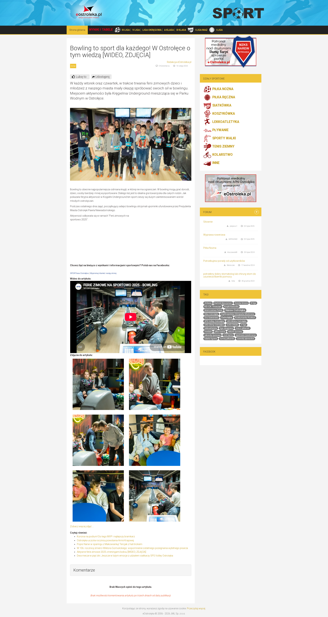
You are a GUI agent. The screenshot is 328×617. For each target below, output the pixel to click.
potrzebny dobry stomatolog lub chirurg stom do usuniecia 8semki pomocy (229, 275)
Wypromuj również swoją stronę (103, 273)
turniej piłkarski (227, 338)
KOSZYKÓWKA (223, 114)
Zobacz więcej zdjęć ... (82, 526)
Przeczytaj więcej (196, 608)
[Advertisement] (162, 239)
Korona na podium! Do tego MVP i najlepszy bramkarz (106, 536)
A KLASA (169, 30)
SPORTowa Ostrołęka (79, 273)
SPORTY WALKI (223, 138)
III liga (253, 303)
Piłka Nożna (209, 248)
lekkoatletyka (210, 328)
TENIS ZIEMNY (222, 147)
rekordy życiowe (212, 335)
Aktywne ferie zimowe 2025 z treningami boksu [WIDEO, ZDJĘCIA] (111, 551)
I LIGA (219, 30)
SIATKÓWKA (221, 106)
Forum (207, 212)
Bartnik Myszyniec (223, 303)
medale (208, 331)
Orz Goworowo (211, 317)
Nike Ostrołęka (211, 314)
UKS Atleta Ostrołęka (236, 321)
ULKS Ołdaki (232, 325)
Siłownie (208, 221)
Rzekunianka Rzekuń (245, 317)
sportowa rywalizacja (246, 335)
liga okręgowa (226, 328)
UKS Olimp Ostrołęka (214, 325)
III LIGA (126, 30)
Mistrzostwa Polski (213, 310)
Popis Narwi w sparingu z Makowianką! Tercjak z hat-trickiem (109, 544)
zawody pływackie (245, 338)
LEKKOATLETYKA (225, 122)
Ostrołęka (226, 317)
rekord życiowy (235, 331)
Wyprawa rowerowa (214, 234)
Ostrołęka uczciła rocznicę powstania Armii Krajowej (105, 540)
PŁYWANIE (220, 130)
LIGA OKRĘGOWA (151, 30)
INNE (215, 163)
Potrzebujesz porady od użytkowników (224, 261)
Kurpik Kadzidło (231, 306)
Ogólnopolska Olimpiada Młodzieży (237, 314)
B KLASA (181, 30)
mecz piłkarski (242, 328)
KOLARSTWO (222, 155)
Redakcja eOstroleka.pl (179, 62)
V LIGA (136, 30)
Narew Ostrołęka (235, 310)
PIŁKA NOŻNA (222, 89)
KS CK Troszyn (212, 306)
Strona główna (77, 30)
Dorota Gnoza (241, 303)
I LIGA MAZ (201, 30)
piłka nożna (220, 331)
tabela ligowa (210, 338)
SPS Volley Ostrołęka (214, 321)
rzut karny (228, 335)
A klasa (207, 303)
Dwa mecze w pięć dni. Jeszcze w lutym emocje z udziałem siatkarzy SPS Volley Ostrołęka (125, 555)
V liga (243, 325)
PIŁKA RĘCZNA (223, 97)
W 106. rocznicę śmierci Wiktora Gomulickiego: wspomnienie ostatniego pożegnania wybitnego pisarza (132, 548)
